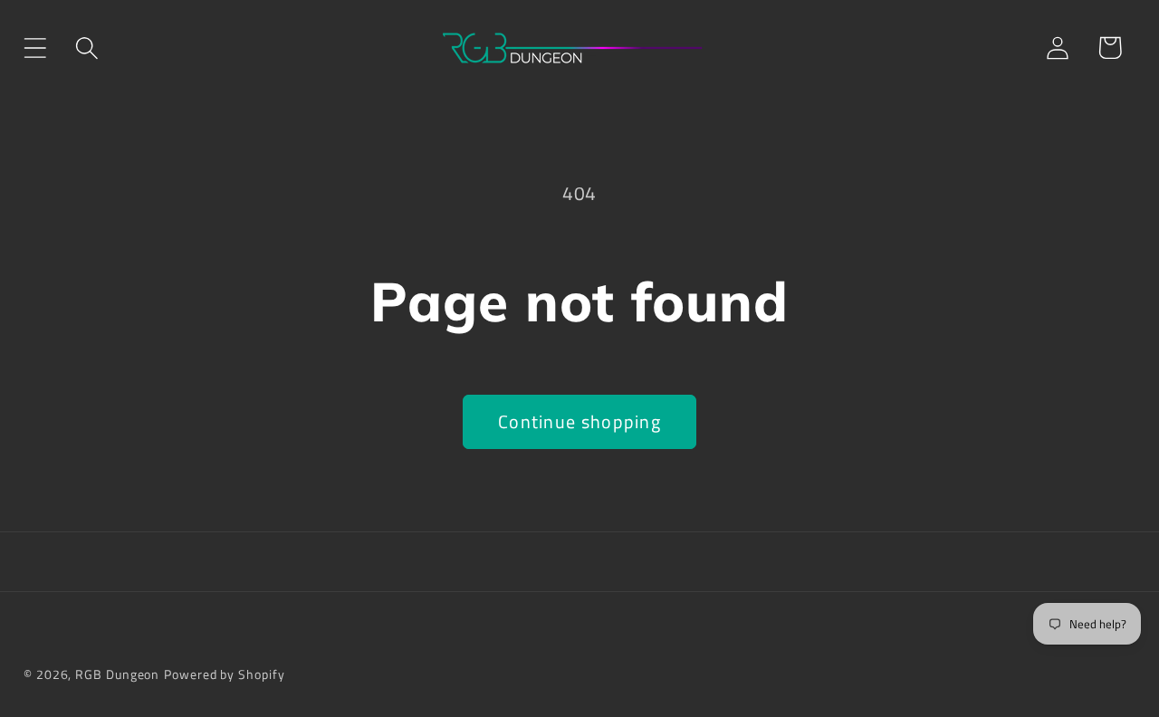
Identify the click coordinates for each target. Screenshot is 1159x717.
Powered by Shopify (224, 674)
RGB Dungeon (117, 674)
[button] (35, 47)
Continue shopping (579, 421)
